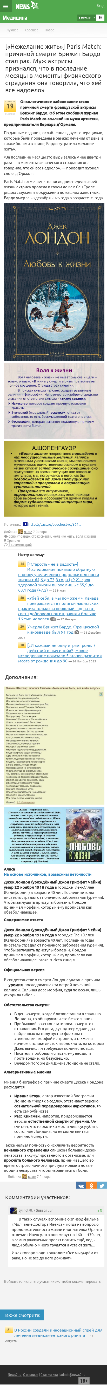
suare (28, 532)
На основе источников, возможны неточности (47, 874)
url (51, 1210)
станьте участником (42, 1281)
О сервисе (30, 1375)
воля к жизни (86, 536)
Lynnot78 (25, 1210)
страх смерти (41, 536)
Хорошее (31, 30)
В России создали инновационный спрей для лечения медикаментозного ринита (58, 1332)
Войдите (11, 1281)
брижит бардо (19, 536)
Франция (13, 540)
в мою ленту (87, 17)
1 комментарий (20, 545)
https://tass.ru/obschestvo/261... (54, 524)
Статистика (49, 1375)
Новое (49, 30)
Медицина (15, 18)
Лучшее (12, 30)
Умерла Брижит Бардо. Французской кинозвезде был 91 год (63, 629)
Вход (100, 5)
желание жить (63, 536)
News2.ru (15, 1375)
